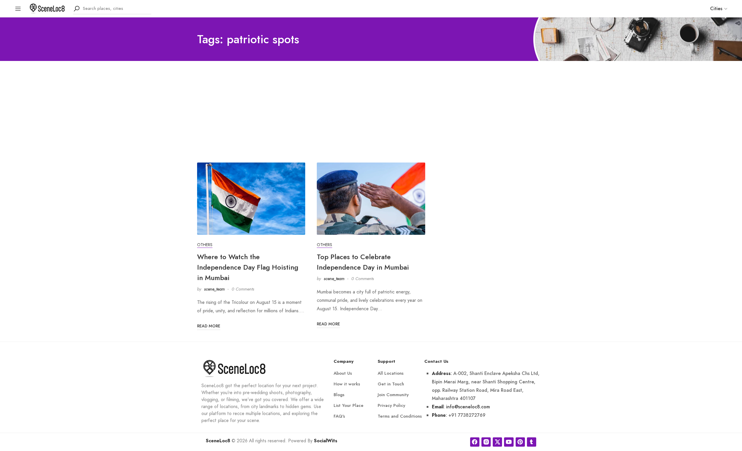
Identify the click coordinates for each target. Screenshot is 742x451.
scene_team (214, 289)
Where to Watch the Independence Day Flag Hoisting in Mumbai (247, 267)
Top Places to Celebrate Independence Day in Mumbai (363, 262)
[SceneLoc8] (47, 8)
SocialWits (325, 441)
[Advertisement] (371, 104)
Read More (208, 326)
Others (204, 245)
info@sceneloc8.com (468, 406)
